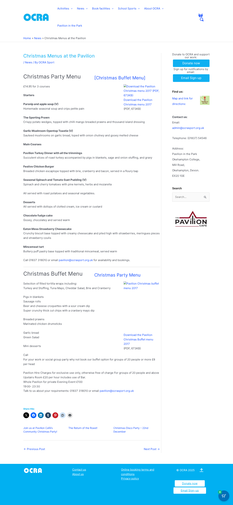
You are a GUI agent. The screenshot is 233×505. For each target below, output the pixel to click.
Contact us (79, 469)
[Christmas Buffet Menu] (119, 77)
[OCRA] (33, 470)
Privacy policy (130, 478)
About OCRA (152, 8)
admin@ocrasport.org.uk (188, 128)
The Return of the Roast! (82, 427)
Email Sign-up (190, 490)
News (80, 8)
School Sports (127, 8)
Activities (63, 8)
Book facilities (101, 8)
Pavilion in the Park (69, 25)
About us (78, 474)
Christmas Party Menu (117, 275)
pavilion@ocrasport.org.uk (76, 260)
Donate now (190, 483)
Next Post (152, 449)
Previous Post (34, 449)
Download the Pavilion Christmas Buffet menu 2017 (138, 339)
